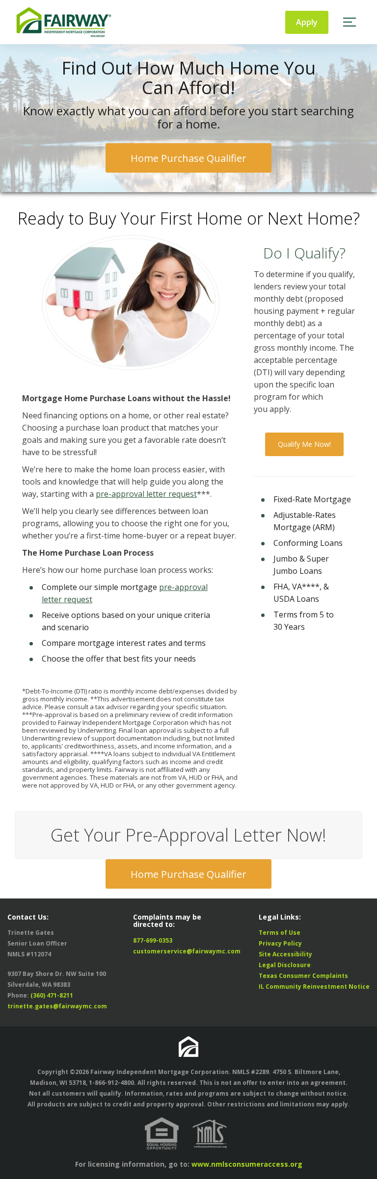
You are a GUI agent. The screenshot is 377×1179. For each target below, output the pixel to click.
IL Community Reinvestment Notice (314, 986)
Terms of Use (279, 932)
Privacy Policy (280, 943)
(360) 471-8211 (51, 995)
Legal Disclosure (285, 965)
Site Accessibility (285, 954)
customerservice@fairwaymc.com (187, 951)
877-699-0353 (152, 940)
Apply (307, 22)
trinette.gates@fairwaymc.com (57, 1006)
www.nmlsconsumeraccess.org (246, 1164)
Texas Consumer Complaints (303, 976)
